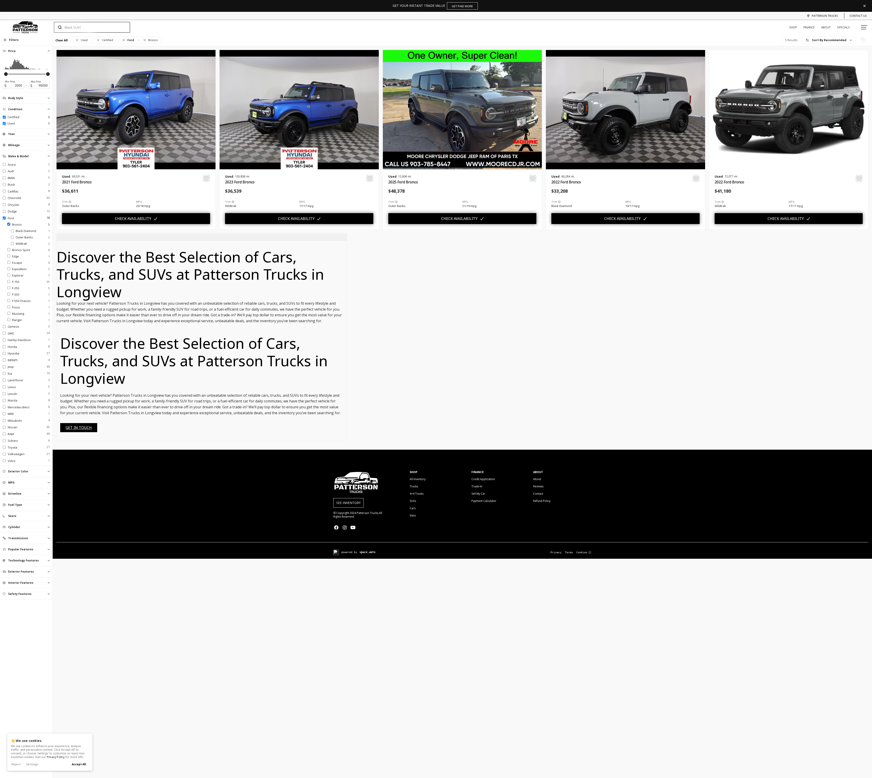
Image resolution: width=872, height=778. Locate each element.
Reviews (538, 486)
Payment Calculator (483, 501)
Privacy (556, 552)
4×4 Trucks (417, 494)
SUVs (413, 501)
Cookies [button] (581, 552)
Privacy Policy (56, 757)
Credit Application (483, 479)
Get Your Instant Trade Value (433, 5)
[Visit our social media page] (336, 527)
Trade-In (476, 486)
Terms (569, 552)
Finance (809, 27)
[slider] (6, 74)
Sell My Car (478, 494)
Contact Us (858, 16)
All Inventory (418, 479)
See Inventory (348, 503)
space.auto (367, 552)
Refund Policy (541, 501)
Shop (793, 27)
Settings (32, 764)
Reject (16, 764)
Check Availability (133, 218)
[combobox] (87, 27)
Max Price (36, 81)
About (826, 27)
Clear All (61, 40)
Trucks (414, 486)
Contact (538, 494)
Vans (413, 515)
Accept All (79, 764)
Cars (413, 508)
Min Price (10, 81)
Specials (843, 27)
